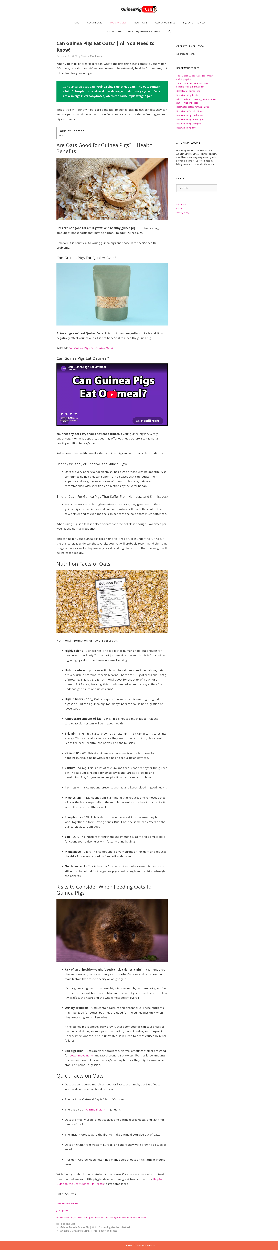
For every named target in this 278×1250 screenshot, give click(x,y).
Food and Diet (118, 22)
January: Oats (62, 1210)
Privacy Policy (182, 212)
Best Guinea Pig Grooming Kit (190, 119)
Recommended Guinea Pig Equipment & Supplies (133, 31)
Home (76, 22)
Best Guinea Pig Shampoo (188, 123)
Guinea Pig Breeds (165, 22)
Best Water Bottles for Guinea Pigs (192, 106)
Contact (180, 208)
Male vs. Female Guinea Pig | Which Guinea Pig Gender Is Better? (95, 1227)
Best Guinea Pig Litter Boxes (189, 111)
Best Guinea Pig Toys (186, 127)
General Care (94, 22)
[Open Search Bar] (169, 31)
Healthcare (140, 22)
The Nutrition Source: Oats (67, 1203)
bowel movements (81, 1055)
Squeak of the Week (194, 22)
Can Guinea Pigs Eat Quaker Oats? (90, 348)
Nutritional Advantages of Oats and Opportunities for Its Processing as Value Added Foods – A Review (101, 1217)
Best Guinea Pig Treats (187, 95)
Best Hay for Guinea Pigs (188, 91)
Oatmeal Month (96, 1109)
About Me (181, 204)
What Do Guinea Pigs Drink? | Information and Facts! (88, 1230)
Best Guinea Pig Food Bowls (189, 115)
